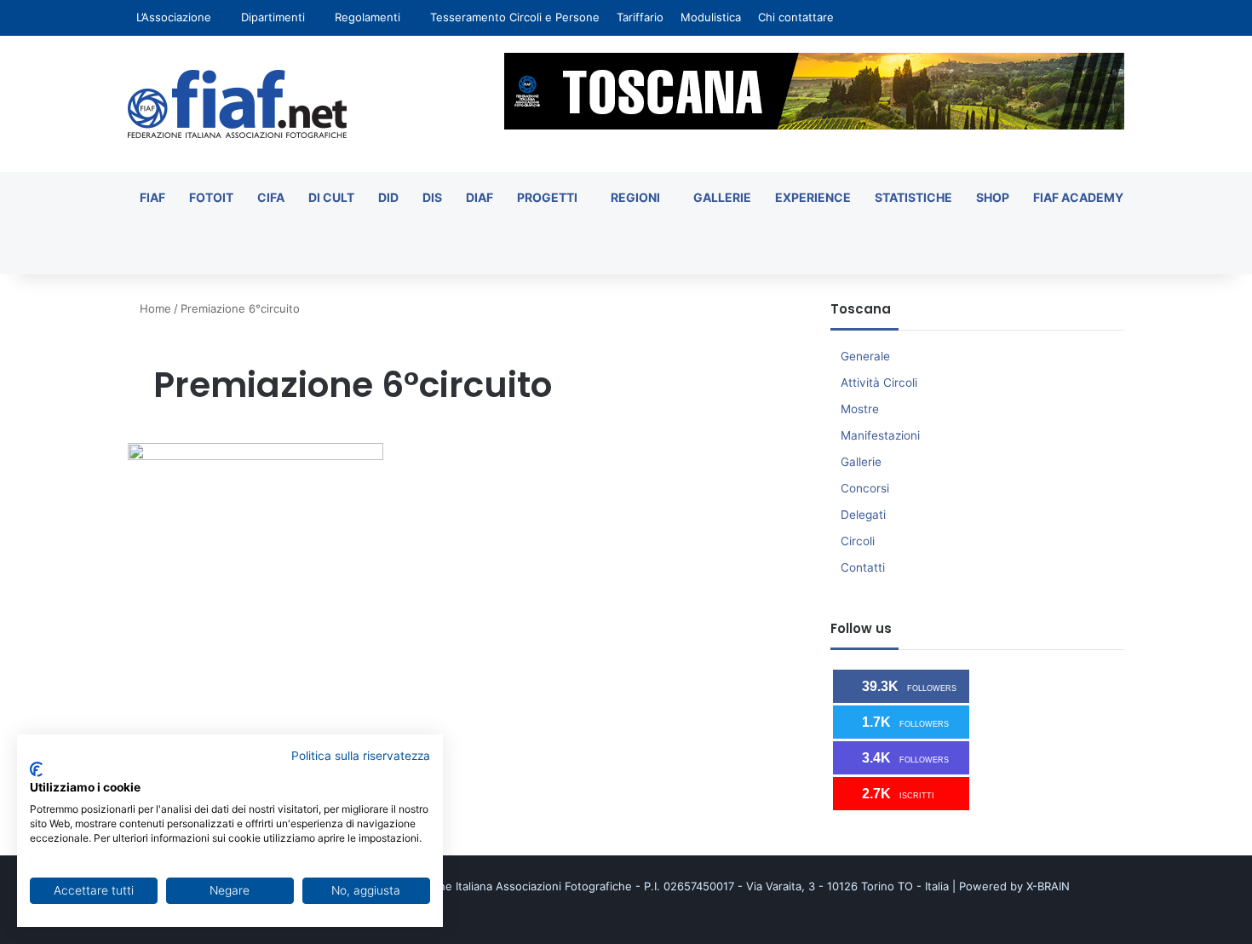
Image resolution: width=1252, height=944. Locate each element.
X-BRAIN (1048, 886)
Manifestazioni (880, 435)
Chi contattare (796, 17)
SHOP (992, 197)
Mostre (860, 409)
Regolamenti (367, 17)
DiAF (479, 197)
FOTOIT (211, 197)
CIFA (270, 197)
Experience (813, 197)
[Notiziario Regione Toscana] (237, 104)
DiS (432, 197)
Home (153, 308)
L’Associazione (173, 17)
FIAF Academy (1078, 197)
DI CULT (331, 197)
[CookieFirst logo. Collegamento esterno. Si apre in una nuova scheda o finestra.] (36, 769)
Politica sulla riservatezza (360, 756)
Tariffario (640, 17)
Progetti (547, 197)
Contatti (863, 567)
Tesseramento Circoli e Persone (515, 17)
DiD (388, 197)
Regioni (635, 197)
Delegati (863, 514)
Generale (865, 356)
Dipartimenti (273, 17)
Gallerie (722, 197)
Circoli (858, 541)
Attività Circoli (879, 382)
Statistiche (913, 197)
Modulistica (711, 17)
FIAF (152, 197)
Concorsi (865, 488)
